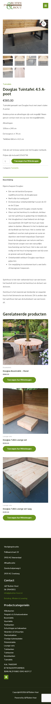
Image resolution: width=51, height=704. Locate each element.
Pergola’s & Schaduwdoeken (16, 614)
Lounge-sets (9, 645)
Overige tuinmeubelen (13, 638)
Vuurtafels (8, 621)
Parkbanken (9, 625)
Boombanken (9, 656)
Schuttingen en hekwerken (15, 628)
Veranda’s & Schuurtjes (14, 632)
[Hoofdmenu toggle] (45, 5)
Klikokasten (9, 611)
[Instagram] (6, 677)
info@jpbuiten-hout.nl (13, 593)
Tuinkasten (9, 652)
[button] (43, 24)
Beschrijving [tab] (8, 180)
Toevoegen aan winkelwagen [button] (19, 380)
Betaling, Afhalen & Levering (15, 598)
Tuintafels (7, 84)
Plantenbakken (10, 635)
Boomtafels (9, 618)
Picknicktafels (10, 642)
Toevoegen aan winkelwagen (26, 161)
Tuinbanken (9, 649)
